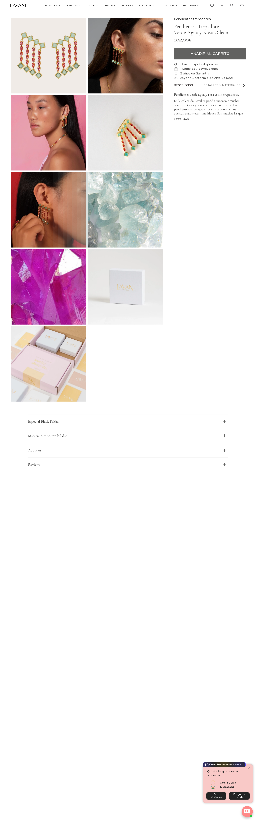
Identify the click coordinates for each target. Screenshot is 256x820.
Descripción (183, 85)
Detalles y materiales (222, 85)
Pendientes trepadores (192, 19)
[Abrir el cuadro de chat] (247, 811)
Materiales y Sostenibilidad (48, 435)
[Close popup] (249, 768)
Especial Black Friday (43, 421)
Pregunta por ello (239, 796)
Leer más (181, 119)
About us (34, 450)
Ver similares (216, 796)
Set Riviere (228, 783)
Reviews (34, 464)
